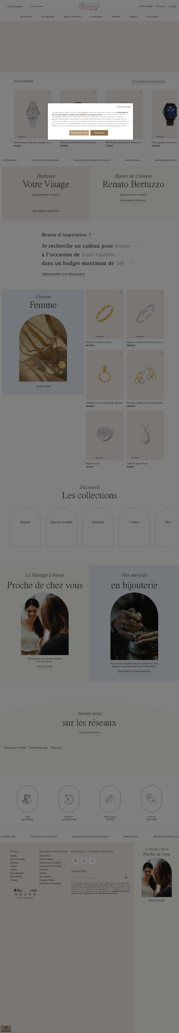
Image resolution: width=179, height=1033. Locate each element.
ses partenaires (83, 112)
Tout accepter (99, 133)
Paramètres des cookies (79, 133)
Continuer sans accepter (124, 106)
